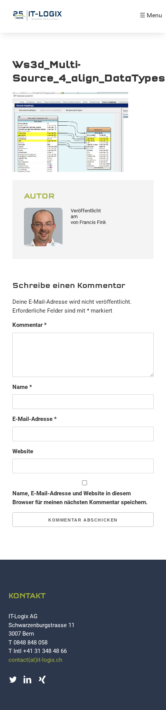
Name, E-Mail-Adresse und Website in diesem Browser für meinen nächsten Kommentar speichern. (79, 498)
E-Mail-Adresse (34, 419)
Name (22, 387)
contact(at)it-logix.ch (35, 659)
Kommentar (29, 324)
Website (22, 451)
